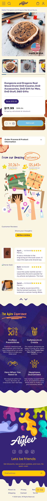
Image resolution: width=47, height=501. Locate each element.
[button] (3, 3)
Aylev (19, 497)
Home (4, 10)
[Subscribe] (41, 473)
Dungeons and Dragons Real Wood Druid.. (22, 10)
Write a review (23, 235)
